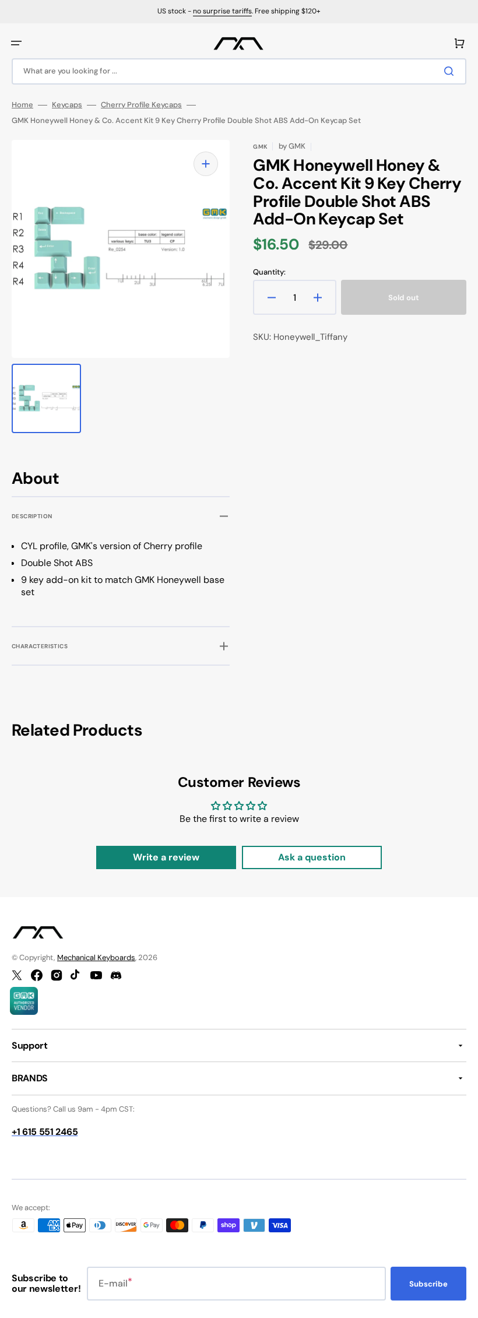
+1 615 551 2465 (45, 1132)
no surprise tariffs (222, 11)
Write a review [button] (166, 857)
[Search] (451, 71)
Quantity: (269, 272)
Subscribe (428, 1284)
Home (22, 105)
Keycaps (67, 105)
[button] (16, 43)
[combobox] (239, 71)
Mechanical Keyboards (96, 957)
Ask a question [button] (312, 857)
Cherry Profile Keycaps (141, 105)
